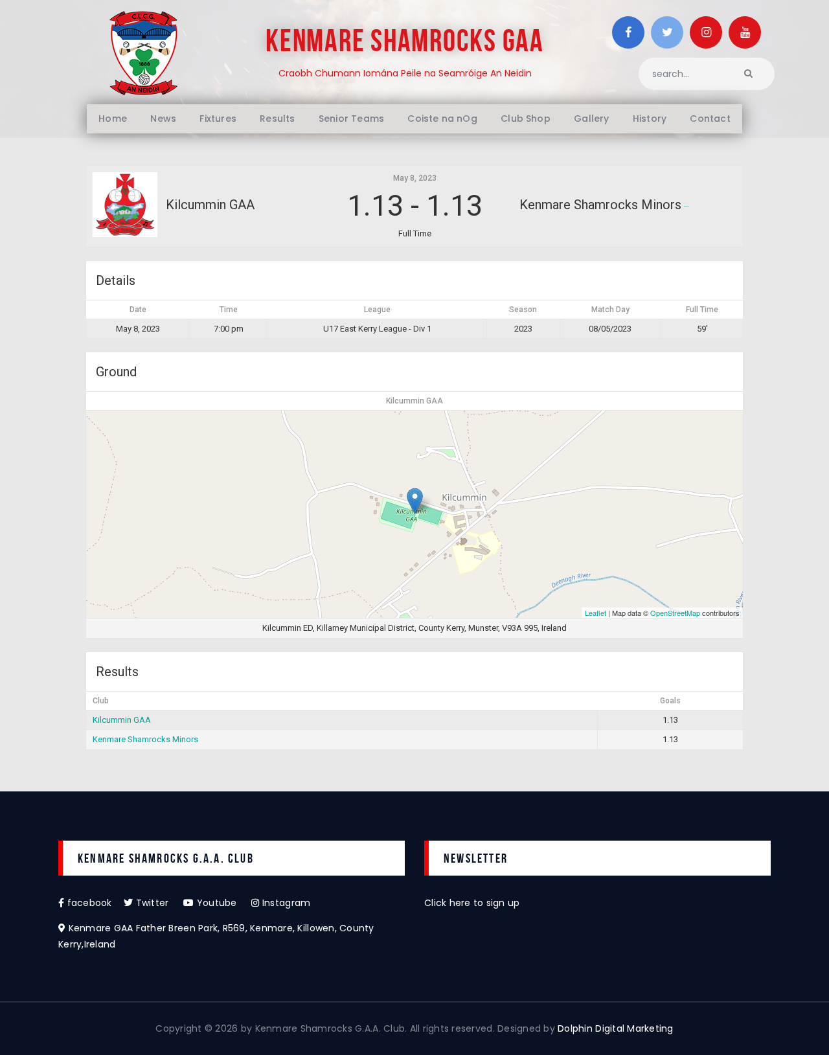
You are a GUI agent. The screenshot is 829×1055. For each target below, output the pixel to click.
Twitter (158, 902)
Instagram (285, 902)
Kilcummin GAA (122, 720)
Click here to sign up (471, 902)
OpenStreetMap (675, 612)
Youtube (222, 902)
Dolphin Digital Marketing (616, 1028)
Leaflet (595, 612)
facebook (94, 902)
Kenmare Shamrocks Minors (145, 739)
